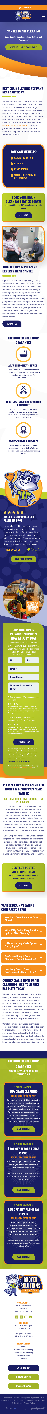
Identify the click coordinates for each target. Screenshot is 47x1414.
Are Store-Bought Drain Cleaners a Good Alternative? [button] (20, 957)
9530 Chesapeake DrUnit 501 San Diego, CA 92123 (23, 1308)
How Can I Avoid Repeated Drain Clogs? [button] (22, 919)
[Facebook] (17, 1317)
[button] (28, 555)
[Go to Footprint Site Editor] (35, 1408)
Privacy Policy (25, 761)
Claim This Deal (23, 1129)
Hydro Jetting (21, 169)
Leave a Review (24, 1377)
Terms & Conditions (14, 761)
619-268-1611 (25, 1368)
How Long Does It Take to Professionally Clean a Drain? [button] (21, 970)
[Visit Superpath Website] (11, 1408)
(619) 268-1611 (25, 7)
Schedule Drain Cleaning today (23, 47)
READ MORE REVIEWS (23, 565)
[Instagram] (21, 1317)
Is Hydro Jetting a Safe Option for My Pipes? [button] (21, 945)
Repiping (18, 163)
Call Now (23, 215)
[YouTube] (26, 1317)
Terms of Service (27, 767)
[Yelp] (30, 1317)
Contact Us (12, 323)
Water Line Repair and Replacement (25, 176)
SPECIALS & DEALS (23, 1386)
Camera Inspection (23, 157)
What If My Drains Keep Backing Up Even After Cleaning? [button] (22, 932)
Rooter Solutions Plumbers (14, 125)
